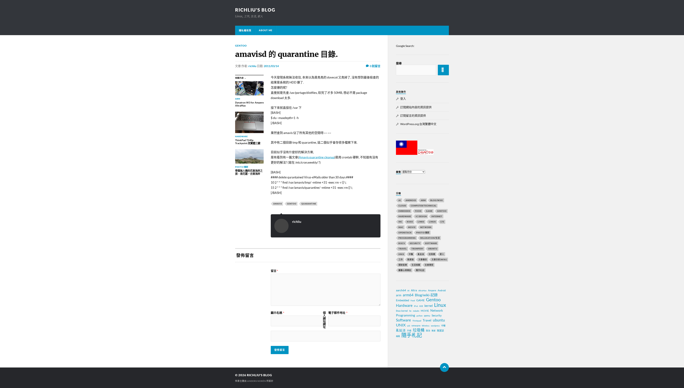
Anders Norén (256, 381)
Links (421, 221)
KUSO (410, 221)
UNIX (401, 254)
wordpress (435, 325)
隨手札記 (420, 270)
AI (399, 200)
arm (398, 295)
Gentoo (241, 45)
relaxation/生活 (430, 238)
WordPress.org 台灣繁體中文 (418, 124)
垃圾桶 (432, 254)
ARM (423, 200)
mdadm (416, 311)
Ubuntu (432, 248)
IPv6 (416, 306)
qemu (427, 315)
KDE (421, 306)
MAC (400, 227)
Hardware (404, 216)
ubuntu (439, 320)
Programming (407, 238)
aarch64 (401, 290)
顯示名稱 (277, 312)
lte (410, 311)
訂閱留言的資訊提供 (413, 115)
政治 (428, 330)
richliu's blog (255, 9)
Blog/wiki (436, 200)
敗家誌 (410, 259)
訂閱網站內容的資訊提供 (416, 107)
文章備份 (422, 259)
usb (408, 325)
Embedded (404, 211)
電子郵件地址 (337, 312)
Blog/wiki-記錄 (426, 295)
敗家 (434, 330)
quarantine (308, 203)
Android (411, 200)
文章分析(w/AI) (439, 259)
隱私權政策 (245, 30)
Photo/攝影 (422, 232)
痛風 (398, 336)
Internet (436, 216)
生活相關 (416, 265)
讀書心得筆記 (404, 270)
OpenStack (405, 232)
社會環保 (429, 265)
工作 (400, 259)
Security (415, 243)
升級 (409, 330)
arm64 (408, 295)
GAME (429, 211)
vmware (415, 325)
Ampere (432, 290)
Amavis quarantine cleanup (316, 157)
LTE (442, 221)
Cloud (402, 205)
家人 (442, 254)
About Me (265, 30)
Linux (432, 221)
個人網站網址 (324, 319)
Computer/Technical (423, 205)
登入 (403, 98)
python (419, 316)
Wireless (425, 325)
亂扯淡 (421, 254)
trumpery (417, 248)
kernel (428, 306)
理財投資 (402, 265)
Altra (414, 290)
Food (418, 211)
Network (426, 227)
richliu (252, 66)
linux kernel (402, 310)
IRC (400, 221)
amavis (277, 203)
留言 (274, 270)
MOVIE (412, 227)
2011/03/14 (271, 66)
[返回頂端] (444, 367)
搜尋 (399, 63)
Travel (402, 248)
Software (431, 243)
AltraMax (422, 290)
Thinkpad (416, 320)
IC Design (421, 216)
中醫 (411, 254)
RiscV (401, 243)
